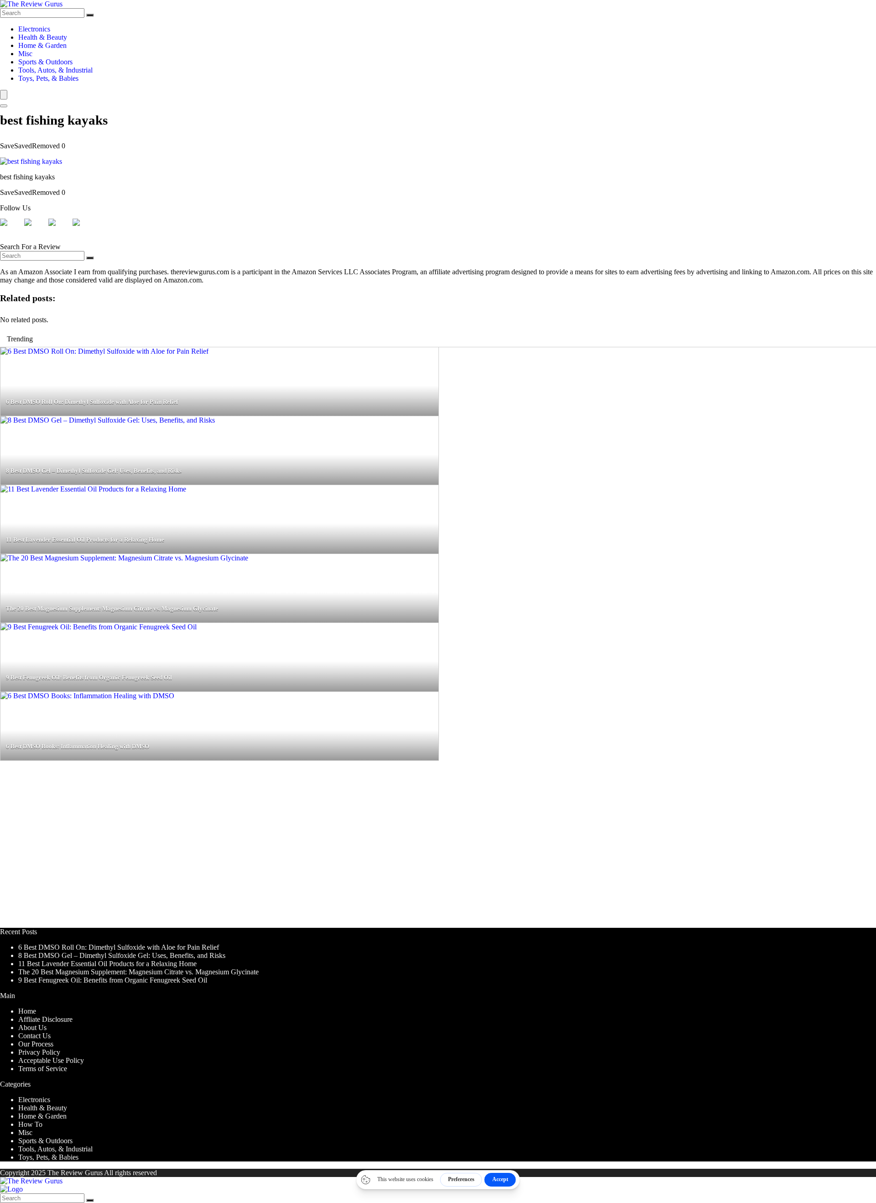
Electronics (34, 29)
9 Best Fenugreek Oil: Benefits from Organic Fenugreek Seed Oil (112, 980)
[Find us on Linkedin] (59, 230)
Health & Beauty (42, 37)
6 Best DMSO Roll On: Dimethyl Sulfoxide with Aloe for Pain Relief (118, 947)
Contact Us (34, 1036)
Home (27, 1011)
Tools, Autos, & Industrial (55, 70)
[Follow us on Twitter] (35, 230)
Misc (25, 54)
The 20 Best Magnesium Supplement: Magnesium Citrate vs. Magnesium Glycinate (138, 972)
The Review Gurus (75, 1173)
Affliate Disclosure (45, 1019)
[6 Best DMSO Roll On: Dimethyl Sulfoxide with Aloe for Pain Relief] (104, 351)
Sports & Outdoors (45, 62)
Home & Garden (42, 45)
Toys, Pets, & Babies (48, 78)
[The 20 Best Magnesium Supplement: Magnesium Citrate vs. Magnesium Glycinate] (124, 558)
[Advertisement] (274, 848)
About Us (32, 1027)
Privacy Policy (39, 1052)
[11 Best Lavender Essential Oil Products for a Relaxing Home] (93, 489)
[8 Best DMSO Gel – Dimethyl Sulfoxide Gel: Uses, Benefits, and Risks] (107, 420)
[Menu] (3, 94)
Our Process (35, 1044)
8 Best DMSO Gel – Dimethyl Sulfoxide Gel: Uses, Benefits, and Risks (121, 955)
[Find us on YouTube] (83, 230)
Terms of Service (42, 1068)
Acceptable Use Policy (51, 1060)
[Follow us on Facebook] (11, 230)
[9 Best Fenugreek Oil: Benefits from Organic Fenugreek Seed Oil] (98, 627)
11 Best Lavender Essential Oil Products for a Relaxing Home (107, 964)
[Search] (90, 15)
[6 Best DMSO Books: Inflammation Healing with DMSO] (87, 696)
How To (30, 1124)
